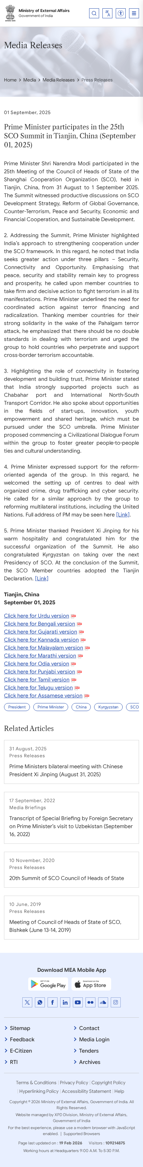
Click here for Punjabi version (39, 671)
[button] (121, 13)
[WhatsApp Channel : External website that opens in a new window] (40, 1002)
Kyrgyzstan (108, 706)
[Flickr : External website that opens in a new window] (90, 1002)
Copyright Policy (108, 1082)
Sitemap (20, 1028)
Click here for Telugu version (38, 687)
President (17, 706)
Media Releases (59, 80)
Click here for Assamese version (43, 695)
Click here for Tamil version (37, 679)
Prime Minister (51, 706)
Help (119, 1091)
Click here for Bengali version (39, 624)
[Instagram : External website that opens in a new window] (116, 1002)
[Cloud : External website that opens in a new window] (103, 1002)
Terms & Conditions (36, 1082)
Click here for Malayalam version (43, 648)
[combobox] (107, 13)
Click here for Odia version (36, 663)
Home (10, 80)
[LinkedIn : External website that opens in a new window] (65, 1002)
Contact (89, 1028)
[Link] (123, 514)
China (81, 706)
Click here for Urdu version (36, 616)
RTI (14, 1062)
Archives (89, 1062)
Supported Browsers (82, 1133)
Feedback (22, 1039)
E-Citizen (21, 1051)
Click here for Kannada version (41, 640)
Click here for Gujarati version (40, 632)
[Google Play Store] (48, 983)
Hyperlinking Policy (39, 1091)
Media (29, 80)
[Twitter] (27, 1002)
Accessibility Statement (86, 1091)
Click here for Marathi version (40, 656)
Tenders (89, 1051)
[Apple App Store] (91, 983)
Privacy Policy (74, 1082)
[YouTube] (78, 1002)
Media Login (94, 1039)
